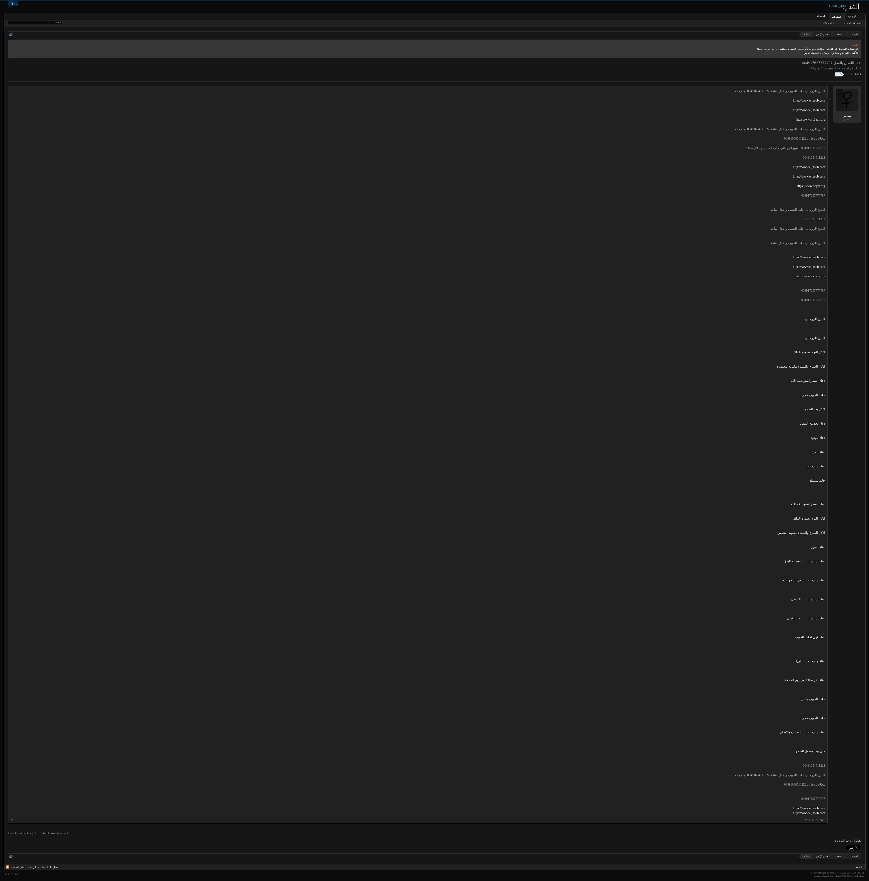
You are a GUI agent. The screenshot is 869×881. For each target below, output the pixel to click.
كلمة (838, 74)
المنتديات (836, 16)
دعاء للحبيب (817, 452)
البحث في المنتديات (852, 23)
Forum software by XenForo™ (837, 873)
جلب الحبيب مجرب (812, 395)
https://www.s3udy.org (810, 119)
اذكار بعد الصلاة (815, 409)
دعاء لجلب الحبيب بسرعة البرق (804, 561)
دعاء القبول (817, 547)
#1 (12, 819)
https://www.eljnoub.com (809, 100)
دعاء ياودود (818, 437)
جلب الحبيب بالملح (812, 699)
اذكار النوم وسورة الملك (809, 352)
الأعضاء (821, 16)
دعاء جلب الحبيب (813, 466)
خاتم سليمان (817, 480)
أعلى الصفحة (18, 867)
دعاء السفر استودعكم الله (808, 380)
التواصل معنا (764, 48)
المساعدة (43, 867)
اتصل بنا (54, 867)
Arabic (859, 867)
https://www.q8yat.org (811, 186)
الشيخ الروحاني (815, 319)
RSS (7, 867)
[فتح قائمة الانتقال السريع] (11, 34)
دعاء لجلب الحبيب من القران (806, 618)
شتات (842, 68)
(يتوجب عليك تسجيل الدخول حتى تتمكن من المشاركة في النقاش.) (38, 833)
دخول (12, 3)
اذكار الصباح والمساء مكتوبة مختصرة (801, 366)
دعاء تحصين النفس (812, 423)
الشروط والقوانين (12, 873)
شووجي (829, 68)
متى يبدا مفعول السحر (810, 751)
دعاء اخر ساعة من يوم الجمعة (805, 680)
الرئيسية (852, 16)
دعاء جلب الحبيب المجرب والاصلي (802, 732)
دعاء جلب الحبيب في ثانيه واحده (803, 580)
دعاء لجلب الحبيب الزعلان (808, 599)
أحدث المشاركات (830, 23)
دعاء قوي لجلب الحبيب (810, 637)
